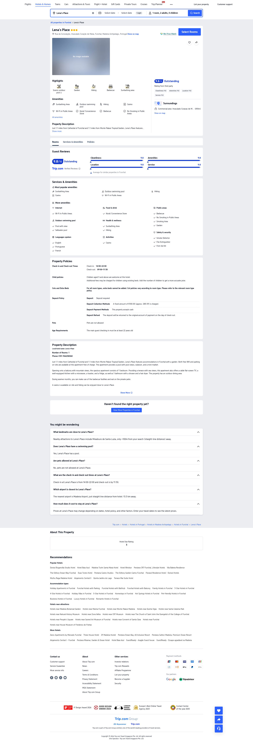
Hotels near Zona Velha (91, 614)
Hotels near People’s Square (61, 620)
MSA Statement (88, 688)
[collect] (219, 711)
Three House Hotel (91, 635)
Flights (28, 4)
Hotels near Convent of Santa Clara (126, 620)
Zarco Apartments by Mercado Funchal (65, 635)
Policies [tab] (90, 142)
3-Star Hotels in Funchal (184, 588)
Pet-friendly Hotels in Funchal (173, 594)
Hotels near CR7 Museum (113, 614)
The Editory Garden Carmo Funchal (129, 573)
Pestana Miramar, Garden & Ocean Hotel (93, 640)
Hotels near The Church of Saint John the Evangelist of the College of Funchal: (157, 614)
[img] (81, 56)
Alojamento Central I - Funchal (62, 640)
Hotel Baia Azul (83, 568)
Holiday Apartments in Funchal (62, 588)
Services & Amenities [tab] (73, 142)
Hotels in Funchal (181, 525)
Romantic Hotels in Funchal (107, 599)
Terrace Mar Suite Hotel (123, 578)
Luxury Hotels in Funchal (84, 599)
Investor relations (122, 662)
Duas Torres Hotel (85, 573)
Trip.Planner (156, 4)
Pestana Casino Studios (103, 573)
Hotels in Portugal (137, 525)
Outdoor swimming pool (114, 191)
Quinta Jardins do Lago (102, 578)
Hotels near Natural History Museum (65, 614)
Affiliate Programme (123, 670)
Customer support (57, 662)
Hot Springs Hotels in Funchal (147, 594)
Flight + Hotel (100, 4)
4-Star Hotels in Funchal (60, 594)
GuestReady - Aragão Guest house (140, 640)
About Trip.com (88, 662)
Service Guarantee (57, 666)
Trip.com (116, 525)
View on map (159, 113)
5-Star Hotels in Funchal (103, 594)
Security (118, 683)
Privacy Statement (89, 679)
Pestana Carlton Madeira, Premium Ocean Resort (171, 635)
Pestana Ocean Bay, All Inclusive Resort (134, 635)
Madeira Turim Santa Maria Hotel (105, 568)
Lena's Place (61, 30)
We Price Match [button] (169, 34)
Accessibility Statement (91, 683)
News (84, 666)
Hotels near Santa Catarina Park (171, 609)
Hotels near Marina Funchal (94, 609)
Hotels (124, 525)
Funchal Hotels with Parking (88, 588)
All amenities (57, 117)
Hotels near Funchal (151, 620)
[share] (219, 720)
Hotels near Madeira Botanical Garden (65, 609)
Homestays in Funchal (124, 594)
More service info (57, 670)
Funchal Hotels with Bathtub (113, 588)
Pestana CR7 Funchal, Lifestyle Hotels (149, 568)
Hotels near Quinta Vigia (147, 609)
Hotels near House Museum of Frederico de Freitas (71, 625)
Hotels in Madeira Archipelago (159, 525)
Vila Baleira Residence (176, 568)
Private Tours (130, 4)
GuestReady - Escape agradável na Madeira (174, 640)
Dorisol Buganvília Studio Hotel (62, 568)
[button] (171, 4)
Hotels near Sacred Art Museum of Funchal (92, 620)
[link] (201, 4)
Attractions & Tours (81, 4)
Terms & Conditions (90, 675)
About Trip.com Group (91, 692)
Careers (85, 670)
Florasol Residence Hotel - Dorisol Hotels (162, 573)
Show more (57, 131)
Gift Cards (115, 4)
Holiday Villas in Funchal (81, 594)
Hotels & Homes (43, 4)
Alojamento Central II (82, 578)
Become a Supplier (122, 679)
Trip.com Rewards (122, 666)
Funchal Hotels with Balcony (138, 588)
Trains (57, 4)
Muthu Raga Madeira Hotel (61, 578)
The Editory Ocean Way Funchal (63, 573)
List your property (122, 675)
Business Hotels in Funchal (61, 599)
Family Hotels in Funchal (162, 588)
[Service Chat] (219, 728)
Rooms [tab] (55, 142)
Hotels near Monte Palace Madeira (121, 609)
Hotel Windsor (126, 568)
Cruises (144, 4)
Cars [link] (66, 4)
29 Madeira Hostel (108, 635)
